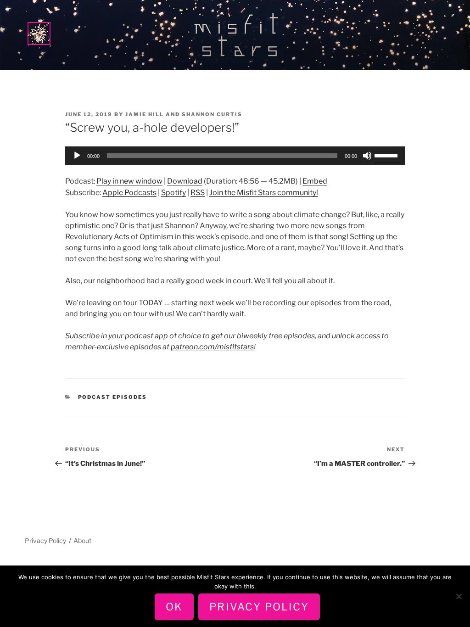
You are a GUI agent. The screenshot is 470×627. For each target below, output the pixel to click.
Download (184, 181)
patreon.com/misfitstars (212, 346)
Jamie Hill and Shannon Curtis (183, 114)
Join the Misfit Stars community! (263, 192)
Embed (314, 181)
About (82, 540)
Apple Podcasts (129, 192)
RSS (197, 192)
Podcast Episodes (112, 397)
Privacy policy (259, 606)
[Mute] (367, 155)
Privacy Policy (45, 540)
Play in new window (129, 181)
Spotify (173, 192)
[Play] (77, 155)
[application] (235, 155)
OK (174, 606)
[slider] (387, 154)
